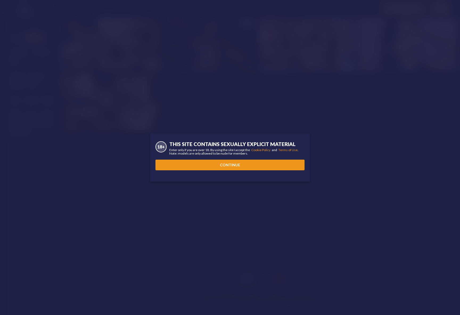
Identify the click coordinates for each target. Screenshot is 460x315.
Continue (230, 165)
